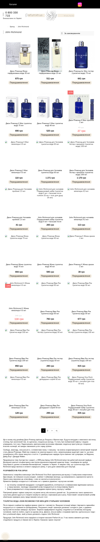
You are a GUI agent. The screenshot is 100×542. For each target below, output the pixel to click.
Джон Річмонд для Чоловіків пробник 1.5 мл (19, 218)
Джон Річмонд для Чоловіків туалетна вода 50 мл (50, 171)
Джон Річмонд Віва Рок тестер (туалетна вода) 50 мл (50, 359)
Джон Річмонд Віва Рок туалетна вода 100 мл (18, 359)
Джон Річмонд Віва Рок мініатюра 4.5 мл (18, 406)
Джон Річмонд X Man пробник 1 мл (81, 121)
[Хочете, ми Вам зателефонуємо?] (5, 536)
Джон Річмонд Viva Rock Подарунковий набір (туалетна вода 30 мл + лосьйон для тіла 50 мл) (81, 408)
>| (56, 431)
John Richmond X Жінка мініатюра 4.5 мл (19, 309)
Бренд (12, 27)
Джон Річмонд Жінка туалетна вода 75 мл (19, 265)
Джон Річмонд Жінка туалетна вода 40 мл (50, 265)
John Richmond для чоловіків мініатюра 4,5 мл (81, 218)
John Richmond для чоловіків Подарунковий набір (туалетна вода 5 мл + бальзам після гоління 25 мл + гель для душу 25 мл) (50, 221)
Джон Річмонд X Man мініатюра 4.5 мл (19, 171)
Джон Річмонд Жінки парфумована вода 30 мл (19, 72)
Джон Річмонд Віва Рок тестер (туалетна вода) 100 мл (81, 359)
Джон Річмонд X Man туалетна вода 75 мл (19, 124)
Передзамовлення (19, 83)
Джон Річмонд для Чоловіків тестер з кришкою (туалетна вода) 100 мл (81, 172)
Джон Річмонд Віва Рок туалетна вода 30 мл (81, 312)
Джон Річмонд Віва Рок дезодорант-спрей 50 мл (50, 406)
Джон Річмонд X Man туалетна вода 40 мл (50, 124)
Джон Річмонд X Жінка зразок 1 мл (81, 265)
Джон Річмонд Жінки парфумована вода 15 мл (50, 72)
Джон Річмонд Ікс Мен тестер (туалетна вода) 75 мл (81, 72)
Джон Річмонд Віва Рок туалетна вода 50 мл (50, 312)
